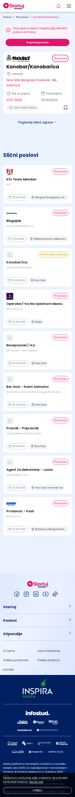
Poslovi (7, 17)
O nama (9, 651)
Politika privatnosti (15, 660)
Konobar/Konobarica (46, 17)
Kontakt (8, 670)
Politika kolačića (49, 660)
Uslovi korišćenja (49, 651)
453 (53, 28)
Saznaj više (36, 781)
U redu (37, 790)
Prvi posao (22, 17)
